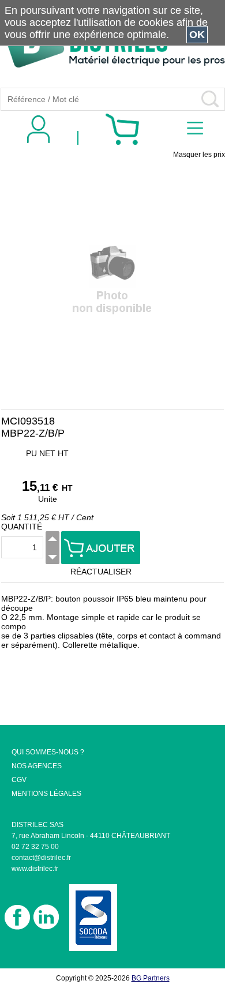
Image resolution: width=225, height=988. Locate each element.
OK (197, 34)
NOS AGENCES (37, 766)
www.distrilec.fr (35, 869)
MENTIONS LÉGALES (46, 794)
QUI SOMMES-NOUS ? (48, 752)
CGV (19, 780)
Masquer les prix (199, 155)
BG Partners (151, 978)
